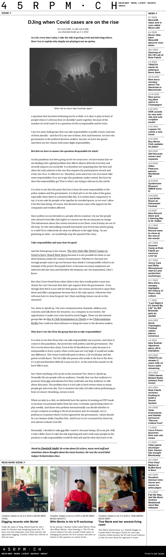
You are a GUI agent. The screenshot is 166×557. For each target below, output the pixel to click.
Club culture (80, 29)
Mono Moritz (58, 518)
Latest (142, 3)
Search (151, 3)
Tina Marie (137, 516)
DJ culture (64, 29)
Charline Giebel (9, 516)
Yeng (5, 518)
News (134, 3)
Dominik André (69, 32)
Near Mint (123, 3)
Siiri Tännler (159, 553)
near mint (40, 516)
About (122, 5)
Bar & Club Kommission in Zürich (66, 319)
